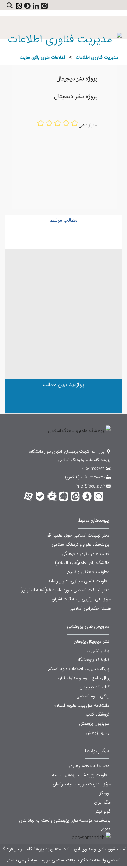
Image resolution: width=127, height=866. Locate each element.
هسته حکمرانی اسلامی (90, 608)
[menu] (30, 20)
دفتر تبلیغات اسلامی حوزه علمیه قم (79, 536)
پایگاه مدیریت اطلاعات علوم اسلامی (78, 669)
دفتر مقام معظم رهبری (89, 766)
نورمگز (105, 793)
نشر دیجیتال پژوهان (92, 642)
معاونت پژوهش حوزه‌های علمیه (80, 775)
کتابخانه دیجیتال (95, 687)
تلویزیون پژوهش (95, 724)
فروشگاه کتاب (98, 715)
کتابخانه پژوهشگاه (94, 660)
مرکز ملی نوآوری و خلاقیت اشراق (81, 599)
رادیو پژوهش (98, 733)
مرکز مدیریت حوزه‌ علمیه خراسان (82, 784)
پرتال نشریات (98, 651)
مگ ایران (102, 802)
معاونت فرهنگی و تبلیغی (87, 572)
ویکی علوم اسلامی (93, 696)
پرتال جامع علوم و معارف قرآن (84, 678)
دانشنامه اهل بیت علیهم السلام (82, 705)
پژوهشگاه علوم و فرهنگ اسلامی (81, 545)
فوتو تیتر (103, 812)
